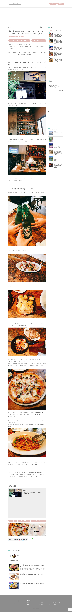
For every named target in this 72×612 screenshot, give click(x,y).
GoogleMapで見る (26, 493)
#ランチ (21, 36)
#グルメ (15, 36)
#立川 (11, 36)
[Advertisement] (36, 16)
